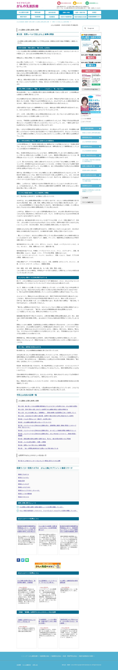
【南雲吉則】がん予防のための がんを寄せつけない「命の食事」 (69, 621)
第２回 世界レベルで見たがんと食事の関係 (32, 445)
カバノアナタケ (86, 121)
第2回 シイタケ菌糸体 (25, 493)
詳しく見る (96, 84)
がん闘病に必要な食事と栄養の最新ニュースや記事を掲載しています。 (42, 507)
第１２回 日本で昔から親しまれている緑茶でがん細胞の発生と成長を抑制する (43, 409)
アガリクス (85, 115)
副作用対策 (52, 12)
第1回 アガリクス (23, 497)
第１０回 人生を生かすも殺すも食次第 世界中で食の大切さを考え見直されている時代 (45, 416)
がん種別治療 (33, 656)
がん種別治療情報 (87, 128)
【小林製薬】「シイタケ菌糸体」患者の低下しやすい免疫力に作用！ (48, 621)
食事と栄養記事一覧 (88, 166)
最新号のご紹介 (91, 71)
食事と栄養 (78, 3)
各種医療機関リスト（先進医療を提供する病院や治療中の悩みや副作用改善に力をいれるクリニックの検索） (92, 3)
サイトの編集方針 (87, 202)
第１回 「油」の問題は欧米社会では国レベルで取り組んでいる (38, 448)
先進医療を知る (87, 146)
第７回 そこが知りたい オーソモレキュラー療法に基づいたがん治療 (39, 461)
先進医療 (37, 17)
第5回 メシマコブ (23, 484)
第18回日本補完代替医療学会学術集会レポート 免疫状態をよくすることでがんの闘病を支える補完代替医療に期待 (69, 528)
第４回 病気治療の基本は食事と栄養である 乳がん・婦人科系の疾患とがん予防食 (44, 438)
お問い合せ (35, 664)
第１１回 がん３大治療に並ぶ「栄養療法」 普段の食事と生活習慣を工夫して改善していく (47, 412)
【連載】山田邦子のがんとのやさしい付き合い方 (26, 620)
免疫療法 (52, 17)
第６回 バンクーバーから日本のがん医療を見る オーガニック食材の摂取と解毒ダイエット (47, 430)
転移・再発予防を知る (89, 155)
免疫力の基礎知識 (66, 17)
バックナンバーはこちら (91, 89)
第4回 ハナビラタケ (24, 487)
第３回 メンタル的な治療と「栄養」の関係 (32, 442)
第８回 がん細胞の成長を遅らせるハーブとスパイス (34, 422)
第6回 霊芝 (21, 481)
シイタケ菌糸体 (86, 118)
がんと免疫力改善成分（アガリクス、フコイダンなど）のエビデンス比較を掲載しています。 (49, 510)
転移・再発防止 (80, 12)
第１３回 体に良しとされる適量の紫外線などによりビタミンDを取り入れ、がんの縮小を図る (47, 406)
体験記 (94, 12)
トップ (25, 656)
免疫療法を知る (87, 185)
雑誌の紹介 (23, 17)
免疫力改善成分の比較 (64, 3)
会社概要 (85, 197)
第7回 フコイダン (23, 477)
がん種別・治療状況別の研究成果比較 (69, 581)
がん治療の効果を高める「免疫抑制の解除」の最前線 (26, 581)
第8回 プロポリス (23, 474)
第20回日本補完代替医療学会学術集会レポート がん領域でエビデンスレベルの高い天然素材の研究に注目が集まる (26, 528)
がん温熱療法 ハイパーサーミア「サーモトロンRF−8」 (48, 581)
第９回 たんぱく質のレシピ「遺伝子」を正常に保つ (34, 419)
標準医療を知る (87, 137)
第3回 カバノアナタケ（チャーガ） (29, 490)
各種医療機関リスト (94, 17)
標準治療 (37, 12)
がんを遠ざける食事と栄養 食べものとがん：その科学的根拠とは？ (48, 527)
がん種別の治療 (23, 12)
